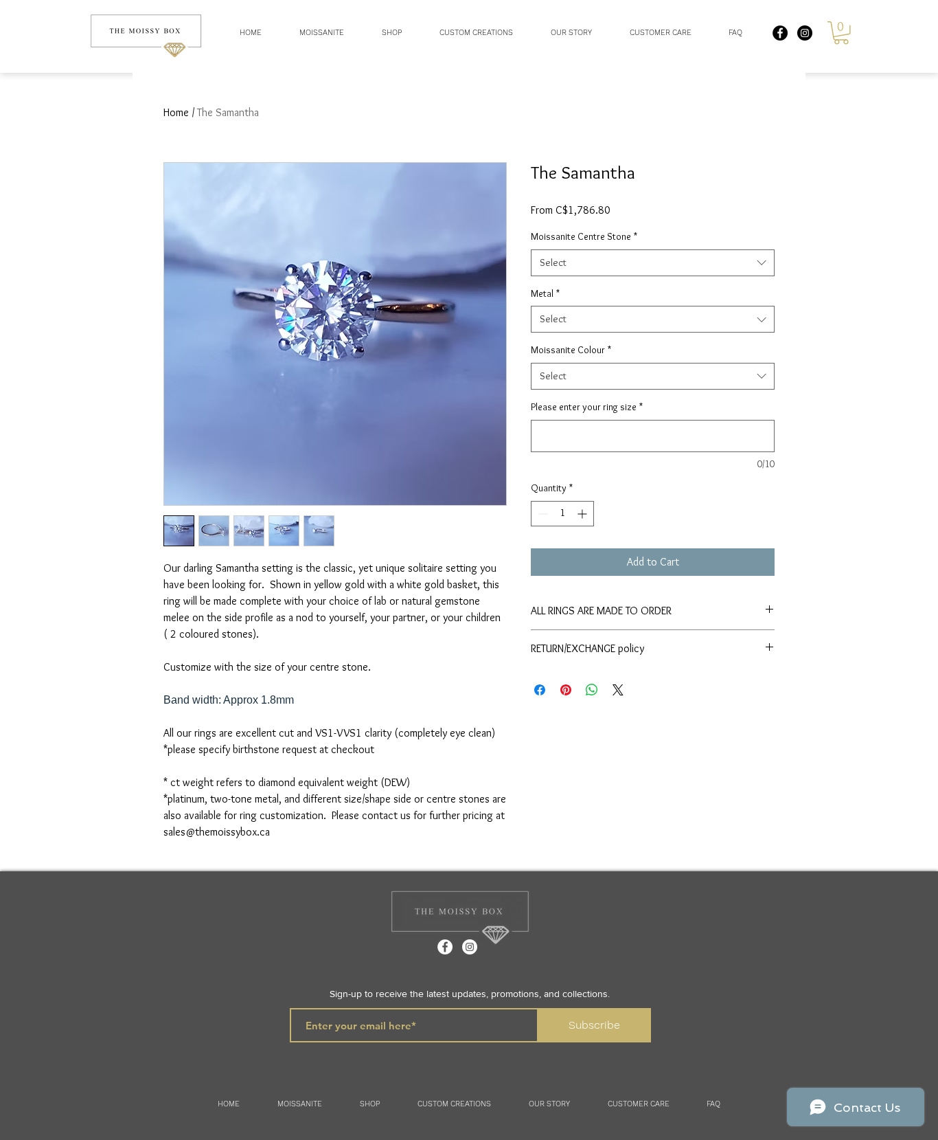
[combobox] (653, 262)
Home (176, 112)
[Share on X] (618, 690)
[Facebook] (445, 946)
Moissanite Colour (571, 350)
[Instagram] (469, 946)
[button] (391, 33)
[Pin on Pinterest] (566, 690)
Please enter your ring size (587, 407)
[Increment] (583, 514)
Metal (545, 293)
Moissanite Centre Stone (584, 236)
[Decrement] (541, 514)
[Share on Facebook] (539, 690)
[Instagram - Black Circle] (804, 33)
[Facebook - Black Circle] (780, 33)
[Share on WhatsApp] (592, 690)
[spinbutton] (562, 514)
